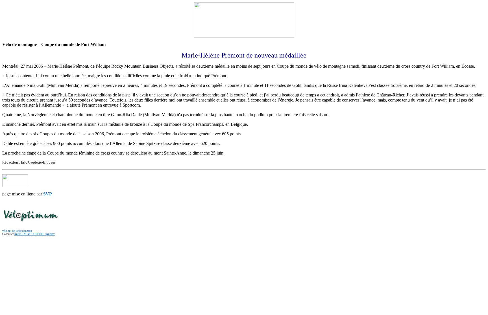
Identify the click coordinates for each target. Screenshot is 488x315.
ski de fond (14, 230)
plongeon (26, 230)
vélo (4, 230)
